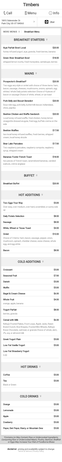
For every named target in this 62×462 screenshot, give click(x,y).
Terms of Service (25, 451)
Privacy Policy (38, 451)
